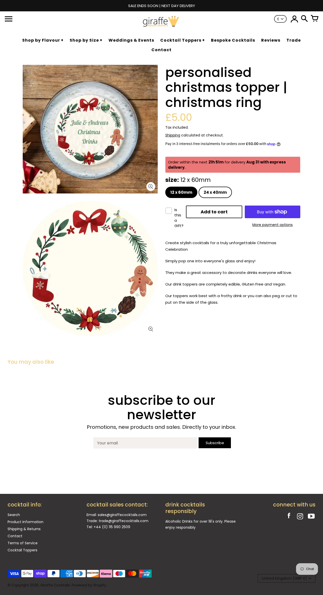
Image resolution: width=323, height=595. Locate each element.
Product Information (25, 521)
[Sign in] (294, 19)
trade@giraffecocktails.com (123, 520)
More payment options (272, 224)
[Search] (304, 19)
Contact (15, 536)
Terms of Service (23, 543)
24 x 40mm (215, 192)
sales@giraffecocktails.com (122, 514)
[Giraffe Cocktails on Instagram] (300, 517)
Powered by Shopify (89, 585)
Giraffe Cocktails (55, 585)
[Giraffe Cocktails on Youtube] (311, 517)
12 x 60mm (181, 192)
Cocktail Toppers (22, 550)
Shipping (172, 135)
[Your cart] (314, 19)
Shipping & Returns (24, 528)
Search (14, 514)
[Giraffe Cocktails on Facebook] (289, 517)
